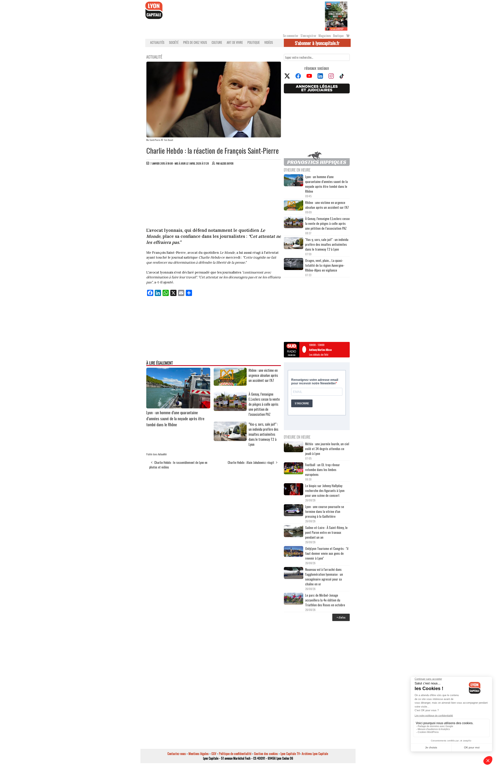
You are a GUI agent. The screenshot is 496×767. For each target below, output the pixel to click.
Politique (253, 42)
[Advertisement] (213, 197)
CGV (213, 753)
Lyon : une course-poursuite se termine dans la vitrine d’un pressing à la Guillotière (324, 511)
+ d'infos (341, 617)
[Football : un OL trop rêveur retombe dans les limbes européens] (293, 468)
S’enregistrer (308, 35)
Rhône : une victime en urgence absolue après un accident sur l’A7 (263, 375)
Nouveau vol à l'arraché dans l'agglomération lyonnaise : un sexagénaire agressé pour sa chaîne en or (324, 576)
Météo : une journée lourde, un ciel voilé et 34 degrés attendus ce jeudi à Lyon (327, 448)
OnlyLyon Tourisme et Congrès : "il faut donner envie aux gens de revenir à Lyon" (326, 553)
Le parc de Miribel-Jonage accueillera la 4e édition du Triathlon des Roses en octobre (325, 600)
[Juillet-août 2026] (336, 15)
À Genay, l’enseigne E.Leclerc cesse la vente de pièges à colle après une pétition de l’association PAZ (264, 404)
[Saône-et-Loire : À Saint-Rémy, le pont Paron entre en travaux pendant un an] (293, 531)
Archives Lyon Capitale (315, 753)
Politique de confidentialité (235, 753)
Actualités (157, 42)
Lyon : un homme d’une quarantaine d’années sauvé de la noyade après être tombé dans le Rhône (175, 418)
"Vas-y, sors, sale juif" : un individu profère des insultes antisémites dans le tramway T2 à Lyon (263, 434)
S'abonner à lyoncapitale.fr (317, 42)
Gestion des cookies (266, 753)
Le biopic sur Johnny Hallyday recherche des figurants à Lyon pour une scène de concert (324, 490)
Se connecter (290, 35)
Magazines (325, 35)
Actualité (162, 454)
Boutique (338, 35)
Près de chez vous (195, 42)
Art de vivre (235, 42)
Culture (217, 42)
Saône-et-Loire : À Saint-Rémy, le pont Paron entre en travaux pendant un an (326, 532)
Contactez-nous (176, 753)
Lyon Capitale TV (290, 753)
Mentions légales (199, 753)
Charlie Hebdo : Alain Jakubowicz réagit (251, 462)
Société (173, 42)
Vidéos (268, 42)
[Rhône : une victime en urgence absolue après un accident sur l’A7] (230, 384)
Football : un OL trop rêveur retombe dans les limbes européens (322, 469)
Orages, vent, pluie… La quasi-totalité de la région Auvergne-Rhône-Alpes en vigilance (324, 265)
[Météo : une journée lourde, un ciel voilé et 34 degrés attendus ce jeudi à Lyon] (293, 447)
